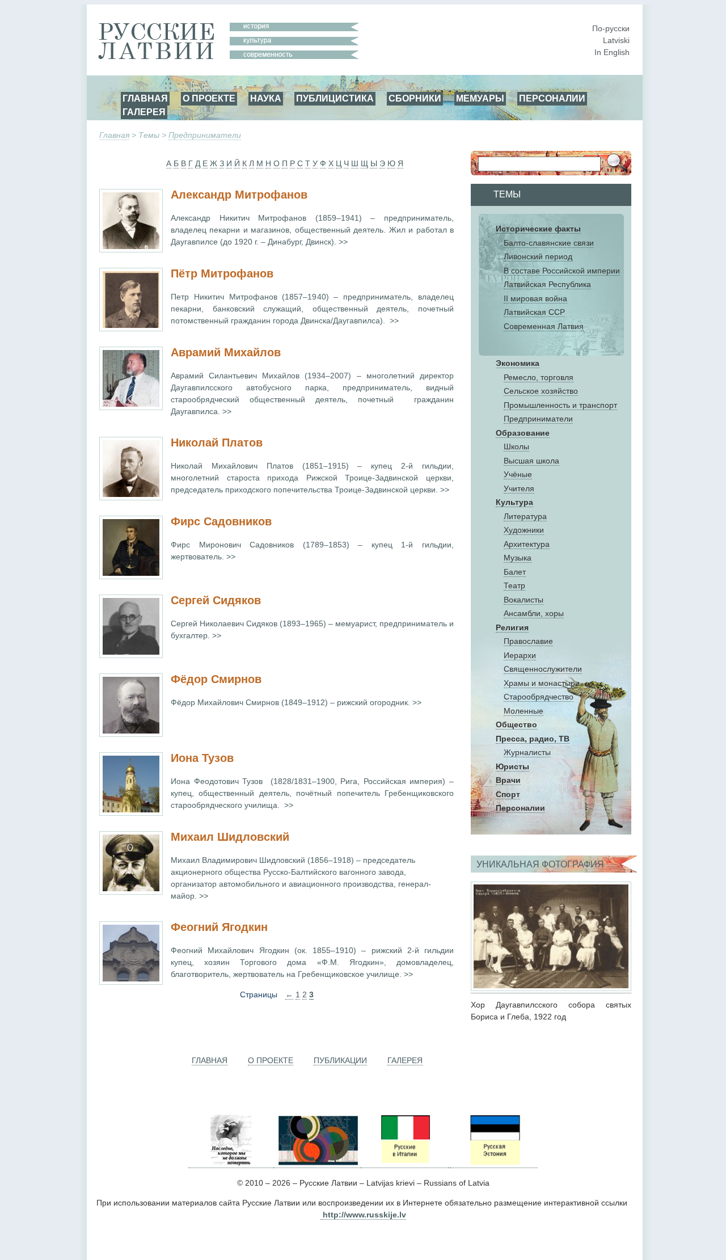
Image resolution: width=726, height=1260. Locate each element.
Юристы (512, 766)
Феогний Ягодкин (219, 927)
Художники (524, 529)
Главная (114, 135)
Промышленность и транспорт (560, 405)
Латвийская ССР (534, 312)
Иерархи (520, 655)
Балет (515, 571)
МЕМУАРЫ (480, 98)
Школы (516, 446)
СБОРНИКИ (415, 98)
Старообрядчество (538, 696)
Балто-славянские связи (549, 242)
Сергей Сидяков (216, 600)
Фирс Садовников (221, 521)
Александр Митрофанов (239, 194)
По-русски (611, 28)
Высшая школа (531, 460)
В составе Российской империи (562, 270)
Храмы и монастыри (542, 683)
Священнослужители (543, 668)
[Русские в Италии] (404, 1163)
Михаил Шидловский (230, 837)
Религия (512, 627)
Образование (523, 432)
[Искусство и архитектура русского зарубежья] (317, 1163)
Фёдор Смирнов (216, 679)
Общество (516, 724)
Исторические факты (538, 228)
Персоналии (520, 807)
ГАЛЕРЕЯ (144, 112)
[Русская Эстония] (494, 1163)
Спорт (508, 794)
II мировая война (535, 298)
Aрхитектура (527, 544)
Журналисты (527, 752)
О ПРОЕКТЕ (209, 98)
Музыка (517, 557)
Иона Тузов (202, 758)
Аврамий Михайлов (226, 352)
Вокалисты (523, 599)
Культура (514, 502)
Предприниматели (204, 135)
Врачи (508, 780)
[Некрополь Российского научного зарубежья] (230, 1163)
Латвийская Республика (547, 284)
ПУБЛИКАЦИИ (340, 1060)
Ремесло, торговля (538, 377)
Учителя (519, 488)
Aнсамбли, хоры (534, 613)
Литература (525, 516)
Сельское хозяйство (541, 390)
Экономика (517, 363)
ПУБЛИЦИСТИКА (335, 98)
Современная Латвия (544, 326)
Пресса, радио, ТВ (532, 738)
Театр (514, 585)
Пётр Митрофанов (222, 273)
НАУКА (265, 98)
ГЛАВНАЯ (145, 98)
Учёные (518, 474)
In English (612, 52)
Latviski (616, 40)
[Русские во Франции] (449, 1163)
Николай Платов (217, 442)
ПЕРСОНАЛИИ (552, 98)
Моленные (523, 710)
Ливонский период (538, 256)
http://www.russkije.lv (364, 1214)
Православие (528, 641)
